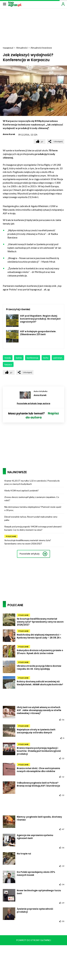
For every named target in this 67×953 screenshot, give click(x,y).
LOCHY (45, 357)
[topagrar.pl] (15, 3)
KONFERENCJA (32, 357)
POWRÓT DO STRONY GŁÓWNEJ (33, 940)
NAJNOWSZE (17, 472)
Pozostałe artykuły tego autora (33, 403)
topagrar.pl (8, 47)
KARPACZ (8, 364)
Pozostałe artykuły (30, 553)
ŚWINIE (19, 357)
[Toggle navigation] (4, 3)
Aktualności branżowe (41, 47)
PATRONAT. (57, 357)
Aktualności (22, 47)
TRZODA (8, 357)
